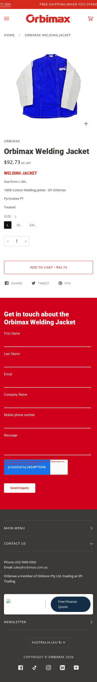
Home (9, 35)
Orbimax (12, 141)
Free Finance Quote (67, 604)
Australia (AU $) (47, 642)
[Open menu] (11, 18)
